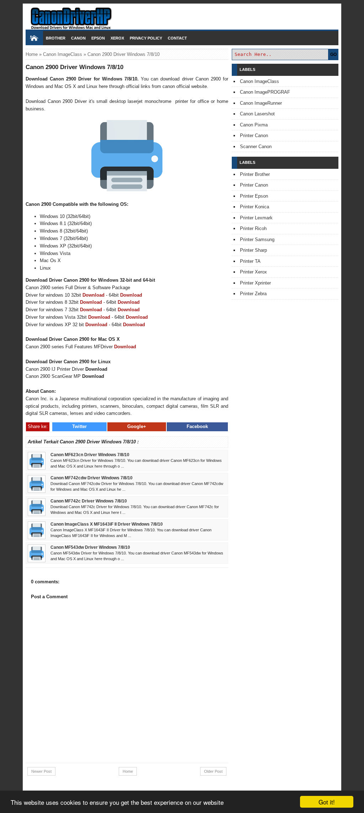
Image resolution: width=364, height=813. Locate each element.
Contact (177, 38)
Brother (55, 38)
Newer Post (41, 771)
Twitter (79, 426)
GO (333, 54)
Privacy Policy (146, 38)
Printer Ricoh (253, 228)
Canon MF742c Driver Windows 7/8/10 (88, 501)
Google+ (136, 426)
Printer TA (250, 261)
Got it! (326, 801)
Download (93, 295)
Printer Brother (255, 174)
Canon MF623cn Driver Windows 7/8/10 (89, 454)
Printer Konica (254, 206)
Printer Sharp (253, 250)
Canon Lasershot (257, 113)
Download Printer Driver (182, 15)
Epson (98, 38)
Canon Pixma (254, 124)
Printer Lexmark (256, 217)
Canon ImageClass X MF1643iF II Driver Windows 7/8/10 (106, 524)
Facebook (197, 426)
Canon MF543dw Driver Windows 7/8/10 (90, 547)
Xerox (117, 38)
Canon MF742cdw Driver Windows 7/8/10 (91, 477)
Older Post (213, 771)
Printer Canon (254, 135)
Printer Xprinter (255, 283)
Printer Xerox (253, 272)
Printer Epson (254, 196)
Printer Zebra (253, 293)
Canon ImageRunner (261, 103)
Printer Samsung (257, 239)
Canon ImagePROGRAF (265, 92)
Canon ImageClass (62, 54)
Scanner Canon (256, 146)
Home (32, 54)
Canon (78, 38)
